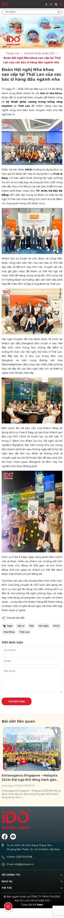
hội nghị (43, 625)
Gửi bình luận (16, 701)
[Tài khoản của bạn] (46, 4)
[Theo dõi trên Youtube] (13, 836)
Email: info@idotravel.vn (20, 864)
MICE (56, 625)
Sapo (40, 904)
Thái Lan (24, 631)
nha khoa (8, 631)
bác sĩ (20, 625)
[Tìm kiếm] (58, 12)
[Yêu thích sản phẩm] (51, 4)
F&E (31, 625)
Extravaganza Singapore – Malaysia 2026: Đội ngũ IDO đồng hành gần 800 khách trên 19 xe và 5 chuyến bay (31, 778)
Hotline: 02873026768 (19, 856)
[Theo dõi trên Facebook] (5, 836)
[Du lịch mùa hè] (32, 31)
